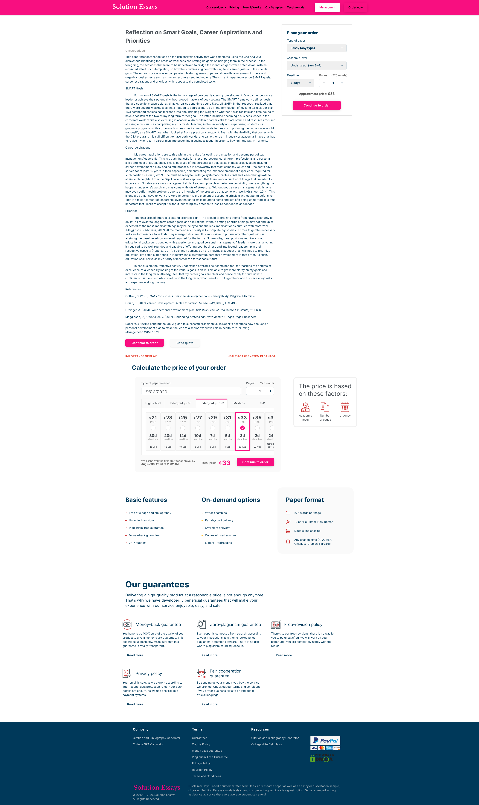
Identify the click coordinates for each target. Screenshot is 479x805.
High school (153, 403)
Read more (135, 655)
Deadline (293, 75)
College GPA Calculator (148, 744)
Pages (323, 75)
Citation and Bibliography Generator (156, 738)
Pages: (250, 383)
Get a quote (184, 343)
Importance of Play (141, 356)
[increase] (342, 83)
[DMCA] (322, 758)
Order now (355, 7)
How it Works (252, 7)
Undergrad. (180, 403)
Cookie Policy (201, 744)
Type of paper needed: (156, 383)
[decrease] (324, 83)
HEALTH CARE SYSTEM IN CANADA (252, 356)
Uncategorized (135, 50)
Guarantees (199, 738)
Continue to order (145, 343)
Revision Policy (202, 770)
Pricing (234, 7)
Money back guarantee (207, 750)
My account (327, 7)
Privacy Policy (201, 763)
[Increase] (270, 391)
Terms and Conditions (206, 776)
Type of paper (296, 40)
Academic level (297, 58)
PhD (262, 403)
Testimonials (295, 7)
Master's (239, 403)
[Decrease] (249, 391)
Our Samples (274, 7)
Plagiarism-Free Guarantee (210, 757)
